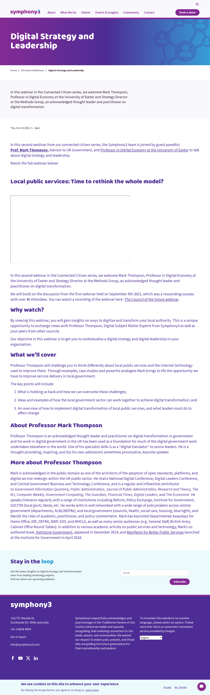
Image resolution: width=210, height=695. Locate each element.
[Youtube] (20, 658)
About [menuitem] (51, 12)
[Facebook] (12, 658)
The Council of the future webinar (152, 299)
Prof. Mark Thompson (29, 150)
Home (13, 70)
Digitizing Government (54, 532)
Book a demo (187, 12)
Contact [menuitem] (149, 12)
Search (198, 4)
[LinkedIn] (36, 658)
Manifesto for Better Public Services (155, 532)
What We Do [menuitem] (67, 14)
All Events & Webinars (32, 70)
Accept (167, 687)
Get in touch (18, 637)
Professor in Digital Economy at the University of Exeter (144, 150)
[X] (28, 658)
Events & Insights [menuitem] (105, 14)
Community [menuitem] (130, 14)
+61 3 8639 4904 (20, 629)
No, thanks (180, 687)
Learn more (92, 690)
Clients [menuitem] (85, 12)
